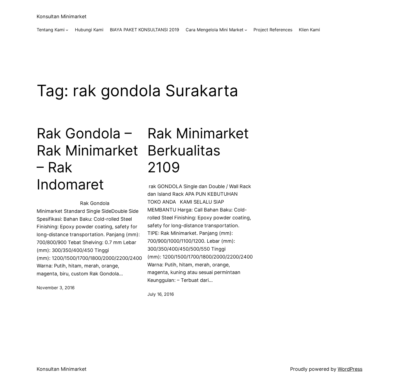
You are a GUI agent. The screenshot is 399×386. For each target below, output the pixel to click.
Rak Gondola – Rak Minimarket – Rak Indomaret (87, 159)
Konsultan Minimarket (62, 16)
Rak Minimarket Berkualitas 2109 (198, 150)
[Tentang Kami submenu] (67, 30)
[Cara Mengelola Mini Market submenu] (246, 30)
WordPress (350, 369)
